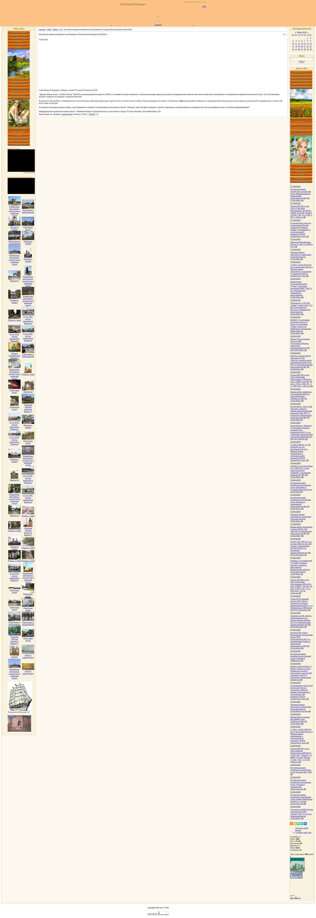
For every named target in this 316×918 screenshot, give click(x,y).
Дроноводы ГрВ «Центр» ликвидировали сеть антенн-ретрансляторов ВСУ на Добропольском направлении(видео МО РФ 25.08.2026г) (301, 621)
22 (308, 46)
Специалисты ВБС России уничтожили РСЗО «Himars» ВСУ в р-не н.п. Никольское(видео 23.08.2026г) (301, 813)
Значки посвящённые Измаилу (14, 355)
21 (305, 46)
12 (299, 44)
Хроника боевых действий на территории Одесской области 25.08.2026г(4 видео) (300, 708)
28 (305, 49)
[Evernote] (298, 823)
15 (308, 44)
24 (293, 49)
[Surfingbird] (301, 823)
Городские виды (28, 228)
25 (296, 49)
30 (311, 49)
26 (299, 49)
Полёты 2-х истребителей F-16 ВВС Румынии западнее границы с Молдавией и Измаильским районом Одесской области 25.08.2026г (301, 567)
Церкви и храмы (15, 228)
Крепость (14, 281)
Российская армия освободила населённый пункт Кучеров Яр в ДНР (301, 770)
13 (302, 44)
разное (14, 657)
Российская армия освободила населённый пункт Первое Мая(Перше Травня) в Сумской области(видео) (301, 799)
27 (302, 49)
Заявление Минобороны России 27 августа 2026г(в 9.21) (301, 244)
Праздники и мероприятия (28, 211)
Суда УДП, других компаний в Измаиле (28, 320)
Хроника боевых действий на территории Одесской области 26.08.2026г (300, 517)
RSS (204, 6)
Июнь (55, 29)
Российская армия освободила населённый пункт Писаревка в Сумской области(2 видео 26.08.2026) (301, 487)
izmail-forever (67, 114)
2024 (49, 29)
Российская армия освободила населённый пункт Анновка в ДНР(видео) (300, 657)
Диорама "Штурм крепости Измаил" (28, 408)
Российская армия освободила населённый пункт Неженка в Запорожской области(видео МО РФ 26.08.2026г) (300, 503)
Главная (158, 25)
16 (311, 44)
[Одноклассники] (291, 823)
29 (308, 49)
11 (296, 44)
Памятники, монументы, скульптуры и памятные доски (14, 211)
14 (305, 44)
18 (296, 46)
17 (293, 46)
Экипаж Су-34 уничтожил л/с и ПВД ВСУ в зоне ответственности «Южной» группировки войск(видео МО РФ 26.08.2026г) (301, 471)
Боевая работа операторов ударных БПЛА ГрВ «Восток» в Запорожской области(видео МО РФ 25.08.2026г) (301, 531)
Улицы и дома (14, 320)
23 (311, 46)
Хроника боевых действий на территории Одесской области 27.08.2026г (300, 255)
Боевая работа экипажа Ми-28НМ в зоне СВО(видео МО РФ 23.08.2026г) (300, 720)
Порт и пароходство (27, 656)
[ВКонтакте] (305, 823)
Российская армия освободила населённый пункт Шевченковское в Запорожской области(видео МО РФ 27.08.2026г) (300, 194)
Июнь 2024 (301, 32)
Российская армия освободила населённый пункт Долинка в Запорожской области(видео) (300, 784)
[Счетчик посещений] (296, 878)
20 (302, 46)
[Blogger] (295, 823)
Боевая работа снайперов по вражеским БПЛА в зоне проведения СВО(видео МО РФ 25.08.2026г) (301, 396)
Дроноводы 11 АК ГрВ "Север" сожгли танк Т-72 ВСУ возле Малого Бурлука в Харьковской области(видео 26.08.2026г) (301, 308)
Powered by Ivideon (29, 172)
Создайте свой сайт (303, 832)
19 (299, 46)
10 (61, 29)
